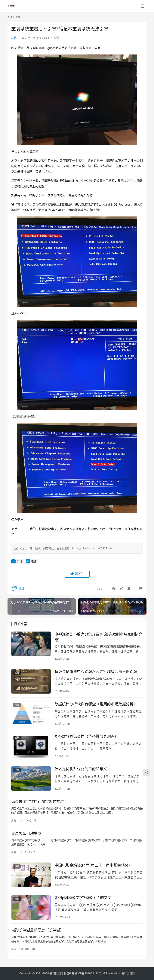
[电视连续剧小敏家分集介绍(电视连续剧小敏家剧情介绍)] (31, 644)
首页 (10, 16)
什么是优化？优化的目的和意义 (80, 769)
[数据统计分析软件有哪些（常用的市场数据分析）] (31, 713)
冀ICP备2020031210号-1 (90, 973)
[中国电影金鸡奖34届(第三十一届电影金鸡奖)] (31, 875)
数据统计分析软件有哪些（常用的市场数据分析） (95, 704)
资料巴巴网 (128, 973)
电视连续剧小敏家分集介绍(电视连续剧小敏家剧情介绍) (98, 637)
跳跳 (14, 37)
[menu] (142, 6)
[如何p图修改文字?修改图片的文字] (31, 907)
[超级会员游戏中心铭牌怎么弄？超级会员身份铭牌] (31, 681)
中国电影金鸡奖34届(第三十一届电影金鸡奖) (92, 865)
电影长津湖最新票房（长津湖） (37, 930)
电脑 (33, 561)
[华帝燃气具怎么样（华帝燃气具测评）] (31, 746)
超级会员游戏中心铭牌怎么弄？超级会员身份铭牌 (95, 671)
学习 (19, 561)
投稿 (56, 37)
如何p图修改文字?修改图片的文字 (82, 898)
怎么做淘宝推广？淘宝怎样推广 (37, 801)
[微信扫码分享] (113, 588)
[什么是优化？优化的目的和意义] (31, 778)
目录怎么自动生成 (26, 833)
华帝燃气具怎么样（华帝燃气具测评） (86, 736)
